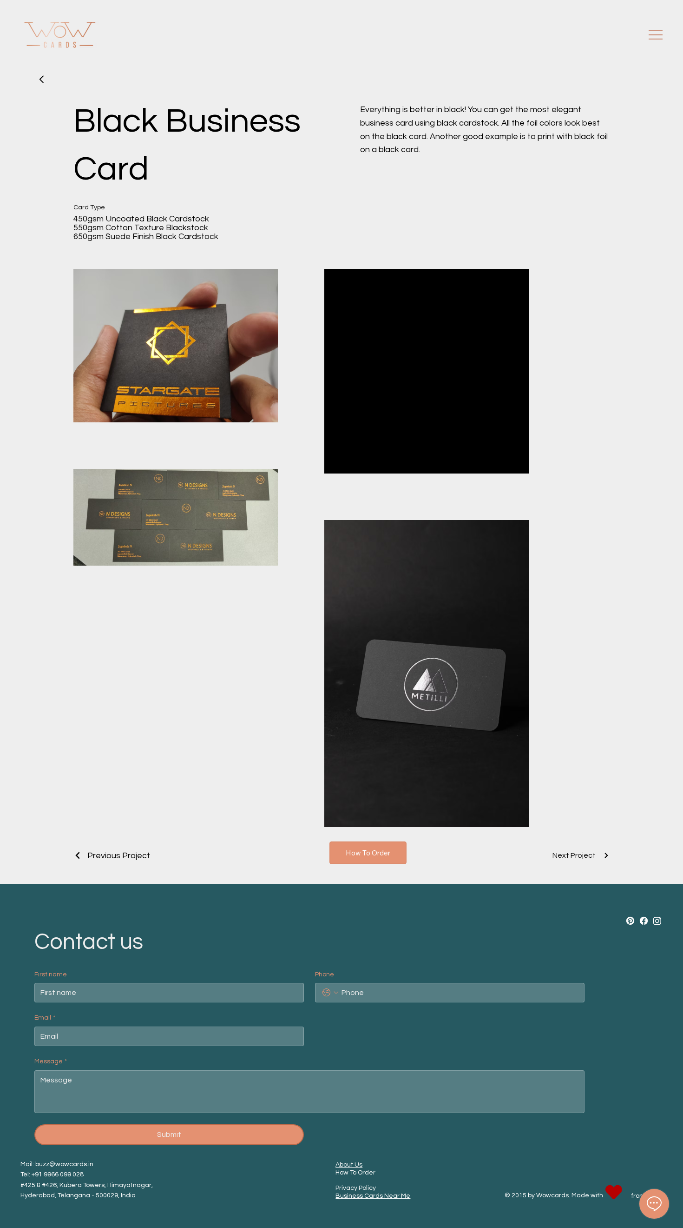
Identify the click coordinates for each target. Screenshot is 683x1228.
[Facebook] (643, 920)
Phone (324, 974)
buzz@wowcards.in (64, 1164)
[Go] (42, 79)
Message (50, 1061)
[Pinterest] (630, 920)
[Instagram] (657, 920)
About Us (348, 1164)
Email (44, 1017)
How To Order (355, 1172)
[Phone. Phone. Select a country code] (330, 992)
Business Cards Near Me (372, 1196)
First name (50, 974)
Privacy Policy (355, 1188)
